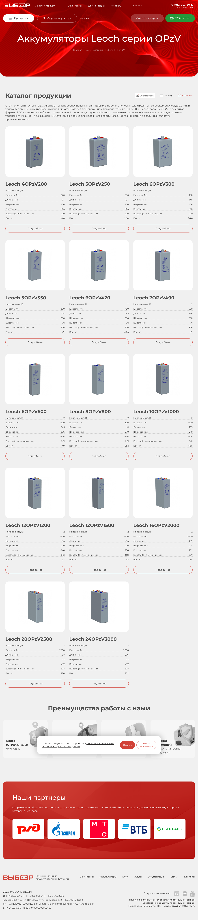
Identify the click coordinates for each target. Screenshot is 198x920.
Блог (125, 876)
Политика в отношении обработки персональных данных (162, 899)
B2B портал (182, 18)
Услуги (138, 876)
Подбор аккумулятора (57, 18)
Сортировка (146, 95)
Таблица (168, 95)
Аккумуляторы (108, 876)
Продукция (21, 18)
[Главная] (17, 6)
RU (87, 18)
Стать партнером (147, 18)
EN (81, 18)
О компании (75, 5)
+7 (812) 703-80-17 (181, 4)
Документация (96, 5)
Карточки (187, 95)
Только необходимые (146, 745)
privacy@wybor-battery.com (179, 906)
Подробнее (35, 228)
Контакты (116, 5)
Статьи (174, 876)
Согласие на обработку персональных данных (168, 902)
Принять (127, 745)
